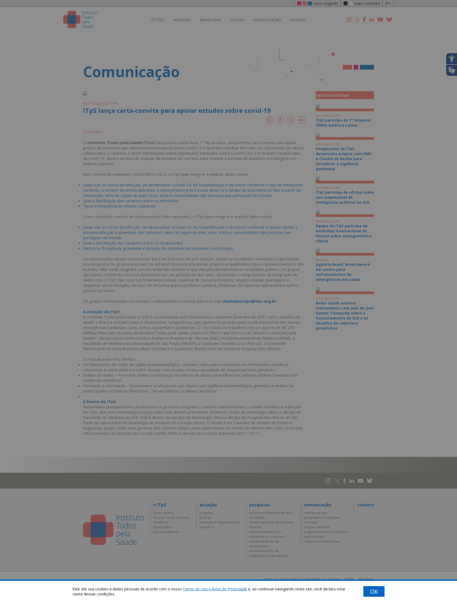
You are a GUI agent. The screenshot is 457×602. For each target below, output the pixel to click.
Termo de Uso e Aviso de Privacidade (215, 588)
